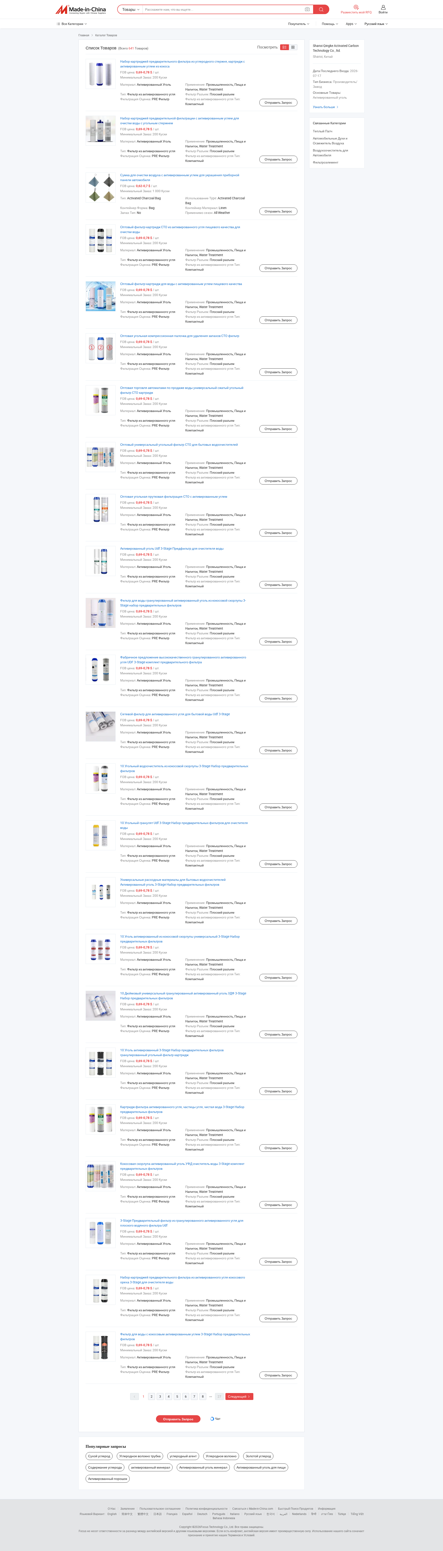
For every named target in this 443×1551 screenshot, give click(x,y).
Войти (383, 12)
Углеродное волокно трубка (140, 1456)
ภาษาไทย (327, 1514)
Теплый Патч (322, 131)
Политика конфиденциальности (206, 1508)
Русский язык (253, 1514)
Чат (217, 1418)
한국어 (270, 1514)
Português (218, 1514)
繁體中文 (143, 1514)
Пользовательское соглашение (160, 1508)
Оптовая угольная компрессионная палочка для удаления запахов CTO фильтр (179, 335)
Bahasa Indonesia (224, 1518)
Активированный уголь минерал (203, 1467)
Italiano (234, 1514)
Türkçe (342, 1514)
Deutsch (202, 1514)
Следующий (239, 1396)
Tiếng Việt (357, 1514)
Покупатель (297, 23)
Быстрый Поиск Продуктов (295, 1508)
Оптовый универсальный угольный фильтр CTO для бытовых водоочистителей (179, 444)
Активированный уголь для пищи (261, 1467)
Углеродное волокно (221, 1456)
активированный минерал (150, 1467)
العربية (283, 1514)
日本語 (157, 1514)
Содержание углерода (105, 1467)
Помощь (328, 23)
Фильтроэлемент (325, 162)
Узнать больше (326, 107)
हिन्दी (313, 1514)
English (112, 1514)
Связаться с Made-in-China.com (252, 1508)
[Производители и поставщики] (80, 9)
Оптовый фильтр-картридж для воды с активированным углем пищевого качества (181, 284)
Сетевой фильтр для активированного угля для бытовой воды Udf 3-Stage (175, 714)
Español (187, 1514)
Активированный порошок (107, 1478)
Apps (349, 23)
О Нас (112, 1508)
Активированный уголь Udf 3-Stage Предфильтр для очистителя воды (172, 548)
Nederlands (299, 1514)
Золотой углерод (258, 1456)
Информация (326, 1508)
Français (172, 1514)
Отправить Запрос (278, 102)
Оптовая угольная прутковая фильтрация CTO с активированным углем (173, 496)
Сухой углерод (99, 1456)
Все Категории (72, 23)
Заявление (127, 1508)
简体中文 (127, 1514)
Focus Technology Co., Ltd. (217, 1527)
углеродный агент (183, 1456)
